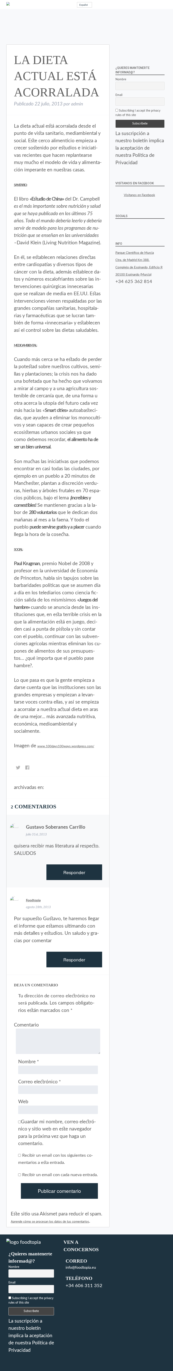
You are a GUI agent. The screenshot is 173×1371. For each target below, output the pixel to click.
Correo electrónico (39, 1081)
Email (118, 95)
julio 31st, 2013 (36, 834)
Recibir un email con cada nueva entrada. (60, 1175)
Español (83, 5)
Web (23, 1101)
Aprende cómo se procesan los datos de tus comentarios (50, 1221)
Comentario (26, 1024)
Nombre (28, 1061)
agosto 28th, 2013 (38, 907)
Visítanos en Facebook (134, 183)
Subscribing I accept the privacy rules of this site (137, 113)
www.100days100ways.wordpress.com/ (65, 746)
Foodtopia (33, 900)
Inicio (49, 788)
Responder (74, 872)
